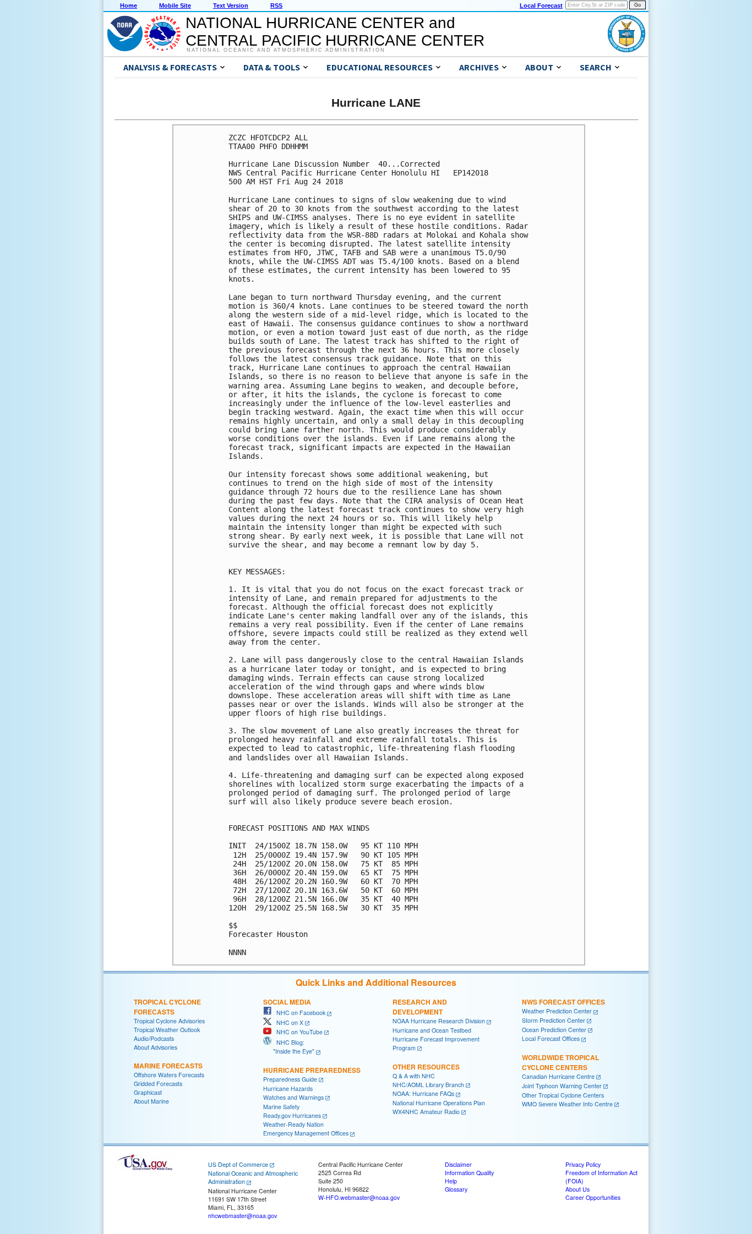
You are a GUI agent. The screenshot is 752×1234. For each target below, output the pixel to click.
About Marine (151, 1101)
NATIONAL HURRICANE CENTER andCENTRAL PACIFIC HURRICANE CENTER (335, 31)
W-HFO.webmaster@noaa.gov (359, 1197)
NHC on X (287, 1022)
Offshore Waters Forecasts (169, 1075)
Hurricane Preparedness (312, 1070)
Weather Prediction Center (557, 1011)
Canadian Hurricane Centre (558, 1076)
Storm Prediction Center (553, 1020)
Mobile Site (175, 5)
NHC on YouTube (297, 1032)
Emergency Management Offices (305, 1133)
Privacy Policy (583, 1164)
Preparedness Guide (290, 1079)
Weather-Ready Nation (293, 1124)
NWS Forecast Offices (563, 1002)
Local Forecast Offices (551, 1038)
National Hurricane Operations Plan (439, 1103)
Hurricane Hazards (288, 1088)
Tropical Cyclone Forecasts (167, 1007)
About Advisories (155, 1047)
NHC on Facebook (298, 1012)
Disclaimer (458, 1164)
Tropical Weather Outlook (167, 1029)
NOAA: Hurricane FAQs (423, 1093)
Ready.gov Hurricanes (292, 1115)
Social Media (287, 1002)
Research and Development (420, 1007)
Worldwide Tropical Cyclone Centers (560, 1062)
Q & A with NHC (414, 1076)
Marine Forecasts (168, 1066)
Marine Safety (281, 1107)
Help (451, 1181)
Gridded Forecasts (158, 1083)
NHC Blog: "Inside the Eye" (288, 1046)
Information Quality (469, 1173)
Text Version (230, 5)
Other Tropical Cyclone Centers (563, 1095)
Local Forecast (541, 5)
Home (128, 5)
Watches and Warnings (293, 1097)
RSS (276, 5)
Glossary (456, 1189)
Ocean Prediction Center (554, 1029)
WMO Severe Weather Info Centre (567, 1104)
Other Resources (426, 1067)
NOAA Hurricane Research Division (439, 1021)
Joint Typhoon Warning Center (562, 1086)
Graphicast (148, 1092)
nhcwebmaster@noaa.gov (242, 1215)
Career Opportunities (592, 1197)
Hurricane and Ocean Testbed (432, 1030)
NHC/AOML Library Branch (428, 1085)
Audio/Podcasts (154, 1038)
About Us (577, 1189)
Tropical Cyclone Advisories (169, 1021)
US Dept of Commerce (238, 1164)
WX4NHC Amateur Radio (426, 1111)
